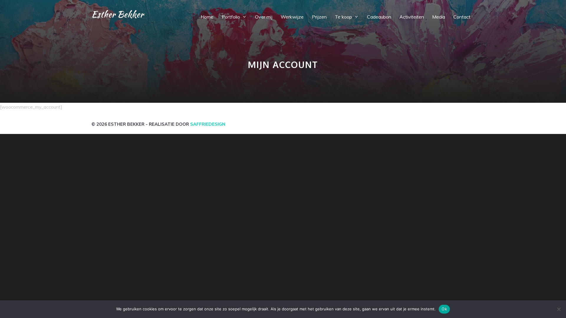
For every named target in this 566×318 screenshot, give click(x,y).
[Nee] (559, 309)
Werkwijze (292, 17)
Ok (444, 309)
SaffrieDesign (207, 124)
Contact (461, 17)
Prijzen (319, 17)
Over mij (263, 17)
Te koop (343, 17)
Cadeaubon (379, 17)
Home (207, 17)
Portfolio (231, 17)
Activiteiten (411, 17)
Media (438, 17)
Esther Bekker (117, 14)
